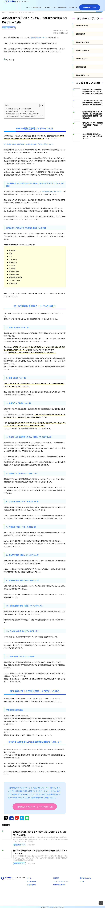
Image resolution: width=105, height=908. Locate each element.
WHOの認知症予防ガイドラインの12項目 (20, 111)
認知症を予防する (14, 12)
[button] (40, 105)
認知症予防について (29, 12)
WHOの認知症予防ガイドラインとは (18, 109)
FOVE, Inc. (50, 907)
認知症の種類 (80, 34)
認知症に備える (81, 67)
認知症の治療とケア (82, 50)
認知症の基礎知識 (82, 26)
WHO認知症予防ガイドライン (52, 191)
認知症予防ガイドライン (39, 37)
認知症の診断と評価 (82, 42)
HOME (4, 12)
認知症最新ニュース (82, 75)
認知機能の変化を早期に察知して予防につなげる (22, 113)
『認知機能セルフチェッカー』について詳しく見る (35, 806)
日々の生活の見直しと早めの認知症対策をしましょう (24, 116)
